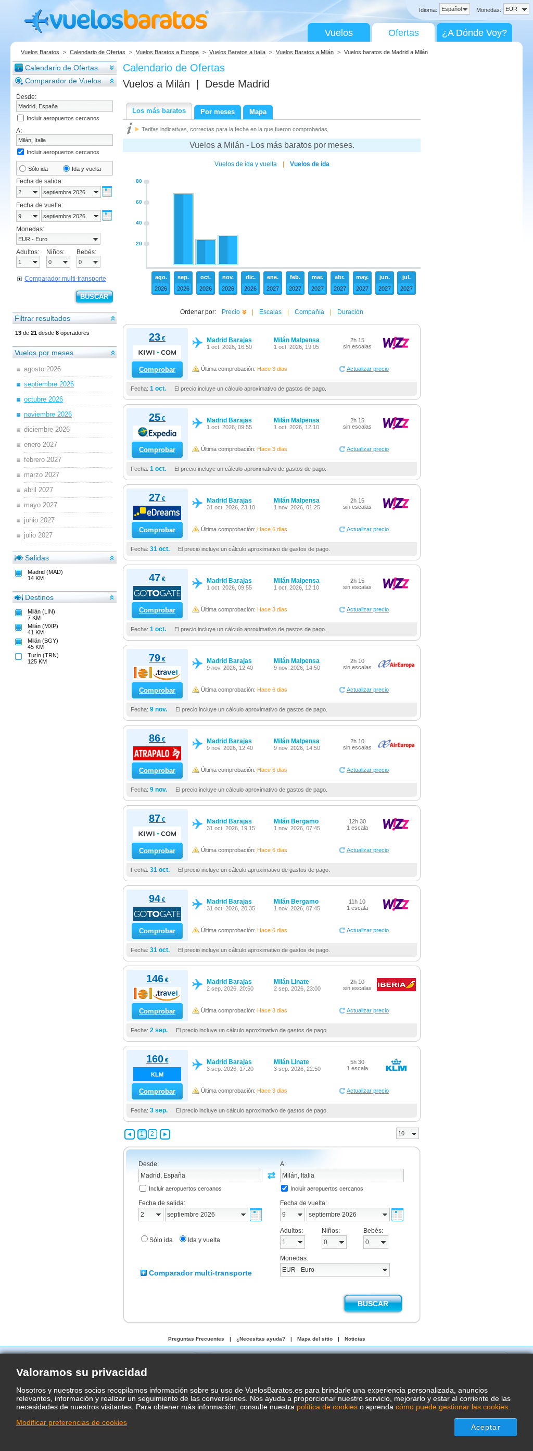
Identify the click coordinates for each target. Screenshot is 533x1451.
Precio (231, 312)
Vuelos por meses (44, 352)
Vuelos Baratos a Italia (237, 52)
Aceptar (486, 1427)
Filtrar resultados (42, 318)
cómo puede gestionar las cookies (452, 1407)
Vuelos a (156, 84)
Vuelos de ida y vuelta (245, 164)
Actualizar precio (368, 369)
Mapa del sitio (315, 1339)
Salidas (37, 558)
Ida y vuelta (86, 169)
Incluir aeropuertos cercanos (63, 118)
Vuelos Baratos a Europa (167, 52)
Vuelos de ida (309, 164)
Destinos (39, 597)
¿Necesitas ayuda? (260, 1339)
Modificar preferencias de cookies (71, 1422)
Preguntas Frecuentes (196, 1339)
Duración (350, 312)
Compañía (309, 312)
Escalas (270, 312)
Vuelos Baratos (40, 52)
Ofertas (403, 33)
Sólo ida (38, 169)
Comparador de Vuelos (63, 81)
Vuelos (339, 33)
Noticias (355, 1339)
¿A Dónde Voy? (474, 33)
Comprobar (157, 369)
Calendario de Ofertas (97, 52)
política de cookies (327, 1407)
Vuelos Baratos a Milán (305, 52)
